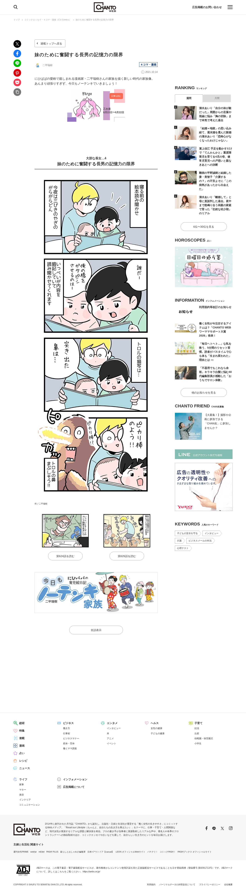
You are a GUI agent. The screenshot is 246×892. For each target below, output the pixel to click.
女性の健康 (156, 728)
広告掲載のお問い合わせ (207, 7)
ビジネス (68, 723)
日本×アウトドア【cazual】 (100, 852)
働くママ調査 (70, 748)
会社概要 (228, 884)
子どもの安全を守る (187, 533)
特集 (22, 730)
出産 (196, 733)
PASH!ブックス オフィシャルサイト (195, 852)
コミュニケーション (29, 804)
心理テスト (183, 548)
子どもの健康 (158, 733)
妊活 (196, 728)
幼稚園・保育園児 (203, 738)
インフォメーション (75, 779)
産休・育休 (69, 743)
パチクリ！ (152, 852)
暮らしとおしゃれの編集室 (73, 852)
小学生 (197, 743)
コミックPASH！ (168, 852)
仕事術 (66, 733)
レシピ (23, 760)
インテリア (25, 799)
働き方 (66, 728)
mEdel (41, 852)
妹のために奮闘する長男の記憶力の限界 (95, 19)
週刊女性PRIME (20, 852)
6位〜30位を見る (203, 226)
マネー (22, 789)
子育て (198, 723)
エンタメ (112, 723)
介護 (179, 540)
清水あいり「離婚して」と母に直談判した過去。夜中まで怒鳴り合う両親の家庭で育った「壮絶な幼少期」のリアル (215, 205)
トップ (16, 19)
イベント (111, 743)
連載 (22, 738)
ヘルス (155, 723)
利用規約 (151, 884)
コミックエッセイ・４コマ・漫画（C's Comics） (47, 19)
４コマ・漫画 (148, 64)
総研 (22, 723)
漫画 (22, 745)
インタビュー (212, 533)
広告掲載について (74, 786)
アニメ (110, 738)
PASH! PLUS (52, 852)
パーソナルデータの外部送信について (177, 884)
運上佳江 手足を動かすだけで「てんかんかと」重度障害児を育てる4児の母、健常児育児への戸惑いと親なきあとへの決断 (215, 156)
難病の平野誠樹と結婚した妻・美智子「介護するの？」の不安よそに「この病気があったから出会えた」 (215, 180)
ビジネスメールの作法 (200, 540)
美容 (21, 794)
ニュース (24, 768)
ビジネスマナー (71, 738)
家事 (21, 784)
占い (22, 753)
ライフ (23, 779)
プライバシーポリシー (209, 884)
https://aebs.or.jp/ (91, 871)
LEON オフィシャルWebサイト (130, 852)
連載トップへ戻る (51, 43)
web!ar (33, 852)
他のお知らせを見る (204, 392)
